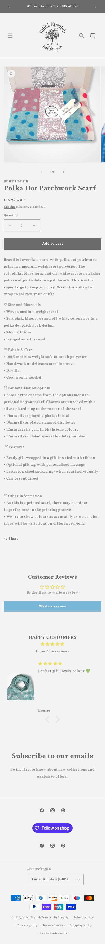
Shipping (10, 207)
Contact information (55, 933)
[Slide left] (41, 172)
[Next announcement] (95, 6)
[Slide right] (63, 172)
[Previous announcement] (9, 6)
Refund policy (83, 917)
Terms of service (54, 925)
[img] (52, 644)
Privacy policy (28, 925)
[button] (10, 35)
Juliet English (31, 917)
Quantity (11, 215)
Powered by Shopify (55, 917)
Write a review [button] (52, 606)
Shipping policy (81, 925)
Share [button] (13, 538)
